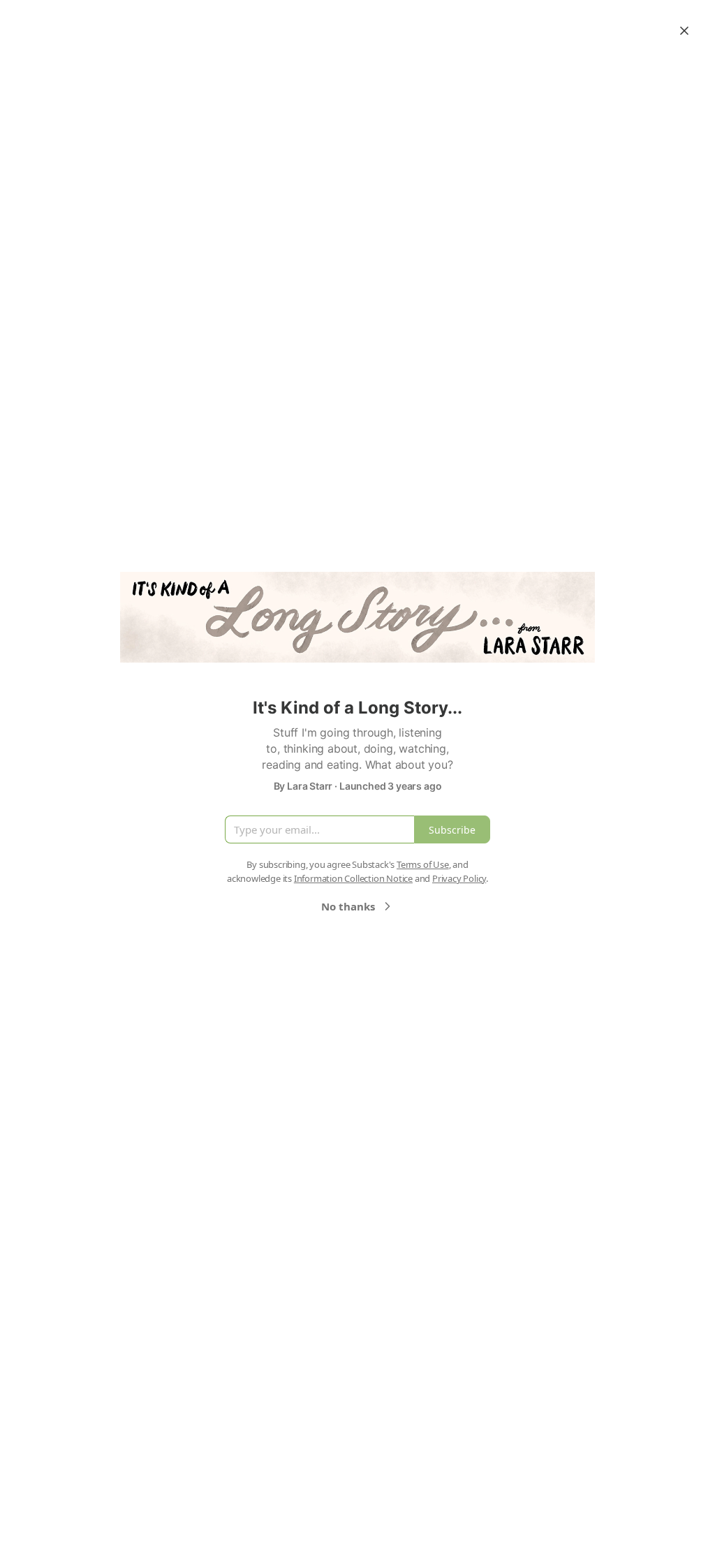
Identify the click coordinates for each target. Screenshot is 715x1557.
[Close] (684, 31)
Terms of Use (423, 864)
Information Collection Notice (353, 878)
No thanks (348, 906)
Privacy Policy (459, 878)
